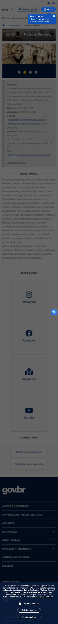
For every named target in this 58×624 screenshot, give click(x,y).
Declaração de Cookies (45, 596)
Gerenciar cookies (31, 603)
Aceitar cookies (29, 616)
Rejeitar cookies (29, 610)
